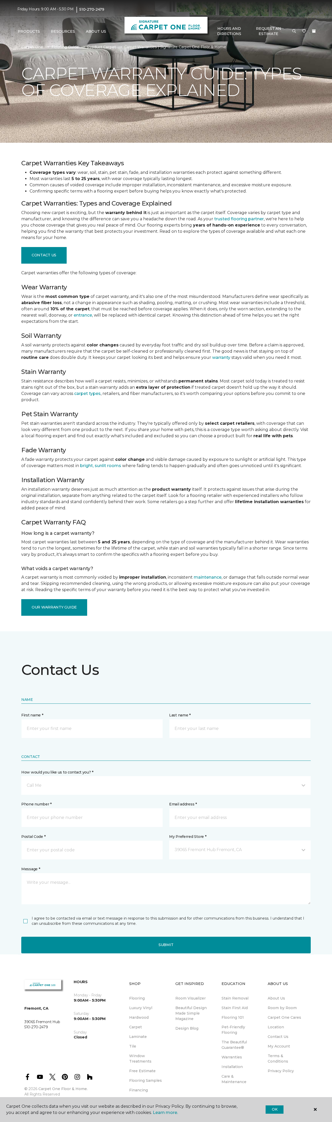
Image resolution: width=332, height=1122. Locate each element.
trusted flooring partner (239, 218)
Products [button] (29, 31)
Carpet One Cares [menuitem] (284, 1017)
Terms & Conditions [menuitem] (278, 1058)
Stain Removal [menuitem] (235, 998)
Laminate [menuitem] (138, 1036)
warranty (221, 357)
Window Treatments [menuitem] (140, 1058)
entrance (83, 315)
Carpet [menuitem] (135, 1027)
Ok (274, 1109)
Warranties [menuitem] (232, 1057)
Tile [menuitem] (132, 1046)
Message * (30, 869)
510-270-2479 (91, 9)
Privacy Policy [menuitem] (281, 1071)
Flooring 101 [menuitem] (233, 1017)
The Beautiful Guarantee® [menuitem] (234, 1045)
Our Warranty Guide (54, 607)
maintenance (208, 577)
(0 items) (314, 31)
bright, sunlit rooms (100, 465)
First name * (32, 715)
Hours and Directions (229, 31)
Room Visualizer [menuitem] (190, 998)
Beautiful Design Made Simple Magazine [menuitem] (191, 1013)
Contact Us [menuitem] (278, 1036)
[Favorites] (304, 31)
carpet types (87, 393)
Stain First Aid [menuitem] (235, 1007)
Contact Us (44, 255)
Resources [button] (63, 31)
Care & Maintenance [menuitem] (234, 1079)
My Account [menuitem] (279, 1046)
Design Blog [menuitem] (186, 1028)
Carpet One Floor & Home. (63, 1088)
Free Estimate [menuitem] (142, 1071)
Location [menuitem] (276, 1027)
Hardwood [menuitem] (139, 1017)
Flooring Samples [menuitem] (145, 1080)
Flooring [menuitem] (137, 998)
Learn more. (165, 1112)
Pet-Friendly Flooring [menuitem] (233, 1030)
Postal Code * (33, 836)
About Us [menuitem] (276, 998)
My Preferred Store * (187, 836)
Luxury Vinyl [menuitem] (140, 1007)
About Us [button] (96, 31)
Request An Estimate (268, 31)
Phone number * (36, 804)
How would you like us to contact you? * (57, 772)
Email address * (183, 804)
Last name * (180, 715)
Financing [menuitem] (138, 1090)
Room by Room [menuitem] (282, 1007)
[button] (294, 31)
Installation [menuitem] (232, 1066)
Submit (166, 944)
